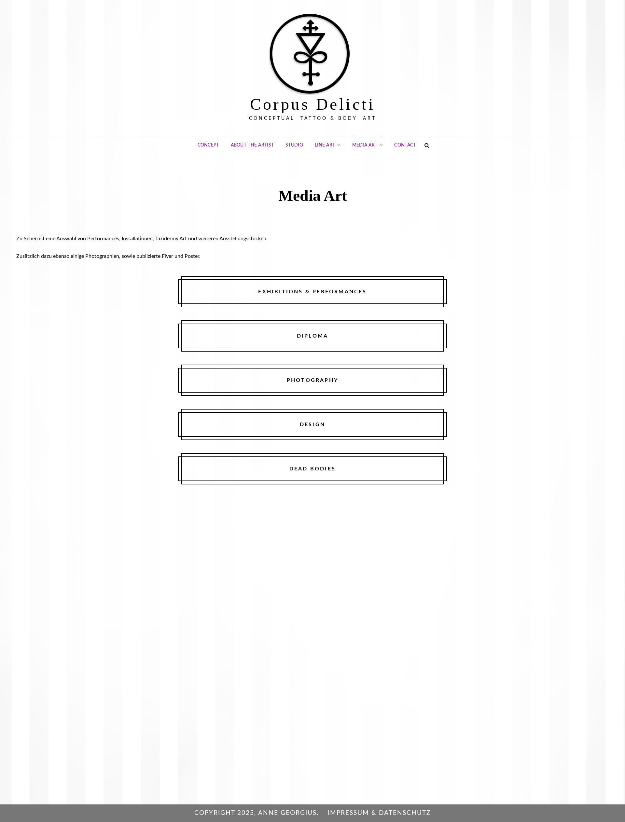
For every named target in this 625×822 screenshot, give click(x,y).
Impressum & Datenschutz (379, 813)
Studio (294, 145)
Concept (208, 145)
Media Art (365, 145)
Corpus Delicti (312, 104)
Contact (405, 145)
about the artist (252, 145)
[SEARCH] (427, 145)
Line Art (325, 145)
